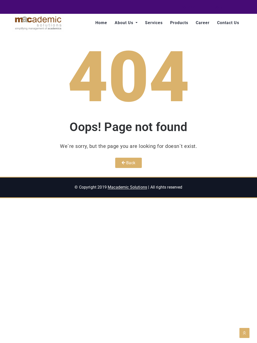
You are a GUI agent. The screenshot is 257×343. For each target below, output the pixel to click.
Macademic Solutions (127, 187)
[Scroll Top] (244, 333)
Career (203, 22)
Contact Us (228, 22)
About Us (125, 22)
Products (179, 22)
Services (154, 22)
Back (130, 162)
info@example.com (225, 7)
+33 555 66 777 (178, 7)
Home (101, 22)
